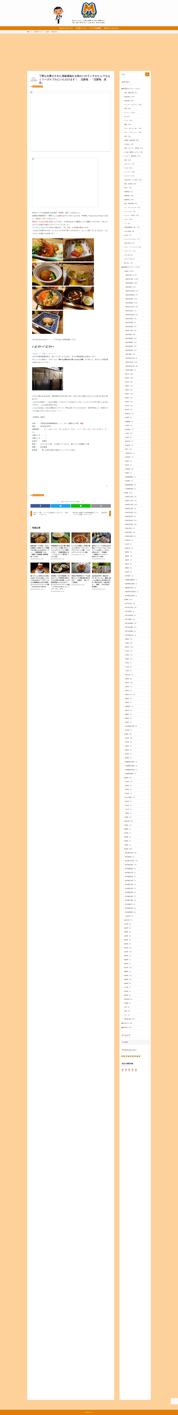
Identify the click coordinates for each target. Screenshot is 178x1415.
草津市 (128, 789)
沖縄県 (127, 1003)
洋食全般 (129, 100)
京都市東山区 (130, 520)
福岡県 (127, 979)
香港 (127, 1011)
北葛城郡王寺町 (131, 770)
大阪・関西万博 (130, 93)
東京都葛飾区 (130, 868)
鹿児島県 (128, 999)
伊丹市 (128, 651)
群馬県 (127, 841)
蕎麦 (127, 124)
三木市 (128, 667)
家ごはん (128, 263)
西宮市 (129, 647)
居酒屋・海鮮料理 (131, 140)
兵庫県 (128, 599)
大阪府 (128, 271)
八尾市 (128, 433)
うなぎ (128, 168)
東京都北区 (129, 857)
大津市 (128, 781)
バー (127, 223)
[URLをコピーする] (101, 506)
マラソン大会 (129, 259)
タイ (126, 1015)
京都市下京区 (130, 500)
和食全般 (129, 97)
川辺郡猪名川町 (131, 726)
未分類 (127, 1027)
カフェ (128, 219)
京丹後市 (129, 576)
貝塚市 (128, 473)
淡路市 (128, 686)
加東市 (128, 702)
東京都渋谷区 (130, 888)
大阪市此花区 (130, 350)
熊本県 (127, 991)
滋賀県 (127, 777)
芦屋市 (128, 659)
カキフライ (129, 164)
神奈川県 (128, 920)
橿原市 (128, 750)
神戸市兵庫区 (130, 627)
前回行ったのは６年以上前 (42, 222)
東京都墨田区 (130, 912)
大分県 (127, 987)
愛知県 (127, 944)
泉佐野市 (129, 481)
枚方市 (128, 409)
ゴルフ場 (128, 255)
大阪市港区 (130, 334)
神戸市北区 (130, 603)
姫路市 (128, 698)
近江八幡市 (129, 797)
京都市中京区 (131, 504)
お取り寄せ (129, 243)
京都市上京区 (130, 496)
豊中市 (129, 374)
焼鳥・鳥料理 (130, 184)
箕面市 (129, 394)
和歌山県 (128, 821)
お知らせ (127, 1023)
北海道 (127, 825)
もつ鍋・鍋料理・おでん (133, 152)
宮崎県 (127, 995)
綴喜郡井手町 (130, 587)
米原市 (128, 805)
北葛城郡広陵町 (131, 765)
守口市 (128, 405)
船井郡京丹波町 (131, 595)
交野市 (128, 417)
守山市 (128, 809)
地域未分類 (129, 1019)
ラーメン (129, 112)
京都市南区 (130, 532)
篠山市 (128, 710)
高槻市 (129, 386)
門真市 (128, 401)
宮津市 (128, 572)
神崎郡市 (129, 706)
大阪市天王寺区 (131, 291)
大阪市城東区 (130, 342)
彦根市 (128, 785)
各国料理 (129, 199)
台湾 (126, 1007)
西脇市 (128, 714)
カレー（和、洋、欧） (133, 128)
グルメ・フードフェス (132, 247)
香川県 (127, 967)
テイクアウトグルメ (131, 239)
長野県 (127, 932)
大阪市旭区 (130, 354)
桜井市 (128, 754)
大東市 (128, 425)
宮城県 (127, 837)
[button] (40, 506)
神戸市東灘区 (130, 623)
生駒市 (128, 746)
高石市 (128, 465)
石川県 (127, 924)
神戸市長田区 (130, 615)
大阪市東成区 (130, 326)
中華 (127, 108)
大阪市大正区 (130, 330)
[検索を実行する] (147, 74)
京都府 (128, 493)
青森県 (127, 829)
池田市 (128, 390)
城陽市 (128, 568)
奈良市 (128, 738)
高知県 (127, 975)
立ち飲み (129, 144)
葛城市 (128, 758)
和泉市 (128, 461)
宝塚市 (128, 643)
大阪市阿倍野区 (131, 295)
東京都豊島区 (130, 876)
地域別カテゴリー (131, 267)
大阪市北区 (36, 86)
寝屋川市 (129, 413)
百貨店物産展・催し (131, 227)
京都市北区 (129, 528)
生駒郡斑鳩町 (130, 773)
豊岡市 (128, 718)
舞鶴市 (128, 556)
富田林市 (129, 457)
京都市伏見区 (130, 524)
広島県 (127, 952)
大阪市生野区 (130, 318)
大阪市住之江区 (131, 307)
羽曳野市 (129, 445)
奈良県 (127, 734)
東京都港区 (130, 904)
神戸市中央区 (130, 607)
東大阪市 (129, 429)
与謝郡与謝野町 (131, 580)
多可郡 (128, 730)
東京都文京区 (130, 884)
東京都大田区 (130, 880)
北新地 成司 (63, 213)
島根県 (127, 959)
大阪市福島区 (131, 283)
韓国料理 (129, 195)
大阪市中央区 (131, 279)
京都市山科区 (130, 536)
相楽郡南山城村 (131, 583)
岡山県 (127, 948)
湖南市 (128, 813)
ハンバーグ (129, 172)
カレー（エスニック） (133, 132)
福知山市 (129, 548)
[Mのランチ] (89, 10)
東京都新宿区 (130, 892)
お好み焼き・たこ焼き (133, 180)
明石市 (128, 682)
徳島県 (127, 963)
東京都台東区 (130, 864)
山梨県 (127, 936)
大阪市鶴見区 (130, 346)
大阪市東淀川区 (131, 366)
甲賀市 (128, 793)
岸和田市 (129, 469)
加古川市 (129, 675)
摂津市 (128, 398)
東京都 (128, 849)
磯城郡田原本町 (131, 762)
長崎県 (127, 983)
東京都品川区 (130, 872)
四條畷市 (129, 421)
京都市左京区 (130, 512)
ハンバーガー (129, 211)
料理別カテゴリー (131, 88)
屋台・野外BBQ (130, 203)
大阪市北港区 (130, 370)
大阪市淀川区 (131, 362)
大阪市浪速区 (131, 299)
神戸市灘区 (130, 619)
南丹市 (128, 564)
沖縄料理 (128, 191)
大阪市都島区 (130, 338)
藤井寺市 (129, 441)
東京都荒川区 (130, 908)
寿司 (127, 136)
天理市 (128, 742)
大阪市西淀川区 (131, 358)
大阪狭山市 (129, 453)
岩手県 (127, 833)
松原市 (128, 437)
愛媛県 (127, 971)
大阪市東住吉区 (131, 314)
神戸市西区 (129, 611)
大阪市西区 (130, 287)
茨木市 (128, 382)
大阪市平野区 (130, 322)
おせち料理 (129, 231)
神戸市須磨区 (130, 631)
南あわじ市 (130, 694)
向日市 (128, 544)
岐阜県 (127, 940)
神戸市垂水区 (130, 635)
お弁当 (127, 235)
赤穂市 (128, 722)
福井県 (127, 928)
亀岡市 (128, 552)
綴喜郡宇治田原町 (131, 591)
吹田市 (129, 378)
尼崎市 (128, 639)
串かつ (127, 187)
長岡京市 (129, 540)
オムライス (129, 176)
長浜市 (128, 801)
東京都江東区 (130, 900)
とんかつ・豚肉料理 (132, 156)
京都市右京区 (130, 508)
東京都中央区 (130, 853)
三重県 (127, 817)
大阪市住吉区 (130, 311)
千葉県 (127, 845)
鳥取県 (127, 955)
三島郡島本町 (130, 489)
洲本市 (128, 690)
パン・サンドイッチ (132, 207)
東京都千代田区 (131, 860)
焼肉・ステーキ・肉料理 (133, 148)
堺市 (128, 449)
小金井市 (129, 916)
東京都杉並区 (130, 896)
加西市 (128, 678)
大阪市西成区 (131, 303)
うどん (128, 120)
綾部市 (128, 560)
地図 (81, 423)
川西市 (128, 655)
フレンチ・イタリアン (133, 104)
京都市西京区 (130, 516)
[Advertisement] (89, 49)
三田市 (128, 671)
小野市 (128, 663)
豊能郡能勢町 (130, 485)
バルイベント (129, 251)
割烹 (41, 86)
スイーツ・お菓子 (131, 215)
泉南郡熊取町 (130, 477)
